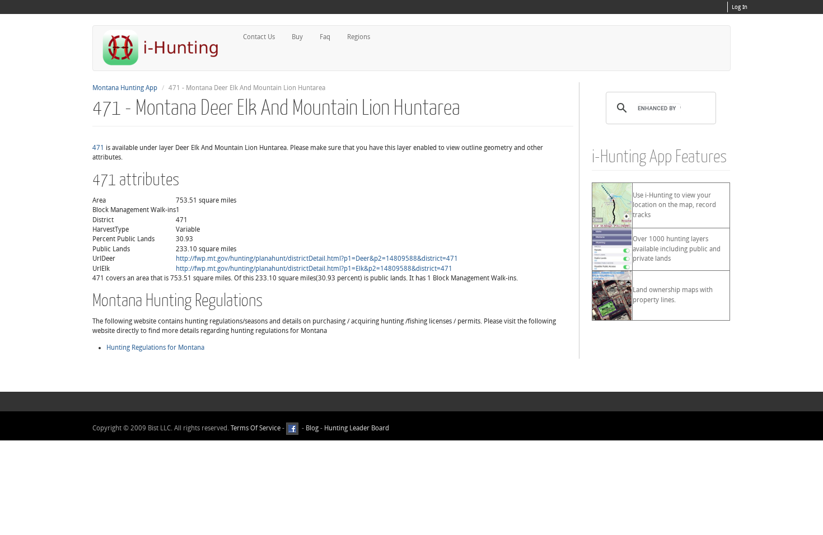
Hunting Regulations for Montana (155, 347)
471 (98, 148)
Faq (325, 37)
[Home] (165, 47)
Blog (312, 428)
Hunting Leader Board (355, 428)
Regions (358, 37)
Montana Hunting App (124, 88)
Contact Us (259, 37)
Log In (739, 7)
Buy (297, 37)
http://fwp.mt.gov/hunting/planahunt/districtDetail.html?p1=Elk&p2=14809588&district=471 (314, 269)
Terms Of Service (255, 428)
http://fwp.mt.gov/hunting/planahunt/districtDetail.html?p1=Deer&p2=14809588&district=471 (317, 258)
